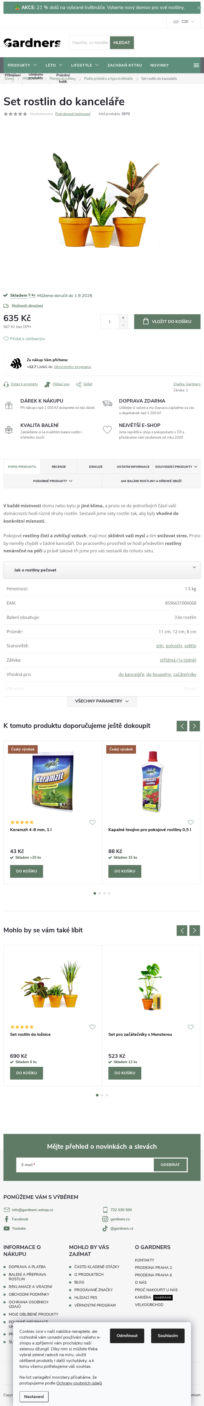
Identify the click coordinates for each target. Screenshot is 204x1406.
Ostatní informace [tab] (133, 467)
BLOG (79, 1282)
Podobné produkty (50, 481)
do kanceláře (131, 674)
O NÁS (141, 1282)
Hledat (121, 43)
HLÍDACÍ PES (85, 1298)
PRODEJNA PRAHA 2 (153, 1267)
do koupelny (158, 674)
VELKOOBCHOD (149, 1304)
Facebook (20, 1219)
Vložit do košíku (172, 322)
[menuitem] (22, 65)
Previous (182, 726)
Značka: (187, 384)
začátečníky (184, 674)
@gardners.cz (121, 1228)
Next (194, 726)
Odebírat (170, 1164)
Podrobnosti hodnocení (72, 114)
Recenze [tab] (59, 467)
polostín (174, 646)
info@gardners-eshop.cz (32, 1209)
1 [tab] (95, 893)
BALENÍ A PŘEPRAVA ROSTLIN (27, 1277)
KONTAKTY (144, 1260)
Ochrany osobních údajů (79, 1383)
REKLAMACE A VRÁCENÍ (30, 1286)
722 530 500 (121, 1209)
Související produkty (173, 467)
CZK (185, 21)
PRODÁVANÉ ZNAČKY (93, 1290)
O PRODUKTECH (89, 1275)
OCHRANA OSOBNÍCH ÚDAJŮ (28, 1304)
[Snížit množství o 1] (123, 325)
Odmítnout (127, 1336)
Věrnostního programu (72, 366)
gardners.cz (120, 1219)
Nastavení (34, 1397)
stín (160, 646)
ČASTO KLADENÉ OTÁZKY (96, 1267)
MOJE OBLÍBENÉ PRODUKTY (33, 1314)
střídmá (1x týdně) (178, 660)
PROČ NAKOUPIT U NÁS (156, 1290)
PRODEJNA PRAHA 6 (153, 1275)
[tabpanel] (53, 812)
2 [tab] (99, 893)
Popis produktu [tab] (22, 467)
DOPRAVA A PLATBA (27, 1266)
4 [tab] (109, 893)
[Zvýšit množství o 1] (123, 318)
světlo (190, 646)
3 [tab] (104, 893)
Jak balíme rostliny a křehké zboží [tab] (151, 481)
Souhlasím (168, 1336)
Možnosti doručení (27, 305)
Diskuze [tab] (96, 467)
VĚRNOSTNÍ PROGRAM (95, 1305)
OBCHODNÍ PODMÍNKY (29, 1294)
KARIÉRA (143, 1297)
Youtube (19, 1228)
